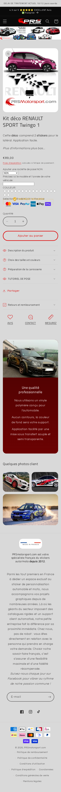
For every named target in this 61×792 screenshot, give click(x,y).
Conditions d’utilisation (32, 764)
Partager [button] (13, 290)
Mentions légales (32, 781)
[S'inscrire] (49, 697)
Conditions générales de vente (32, 775)
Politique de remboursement (32, 752)
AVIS (10, 323)
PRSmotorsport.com (35, 748)
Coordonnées (46, 770)
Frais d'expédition (12, 163)
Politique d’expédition (23, 770)
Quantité (8, 213)
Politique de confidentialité (32, 758)
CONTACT (30, 323)
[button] (5, 21)
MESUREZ (51, 323)
